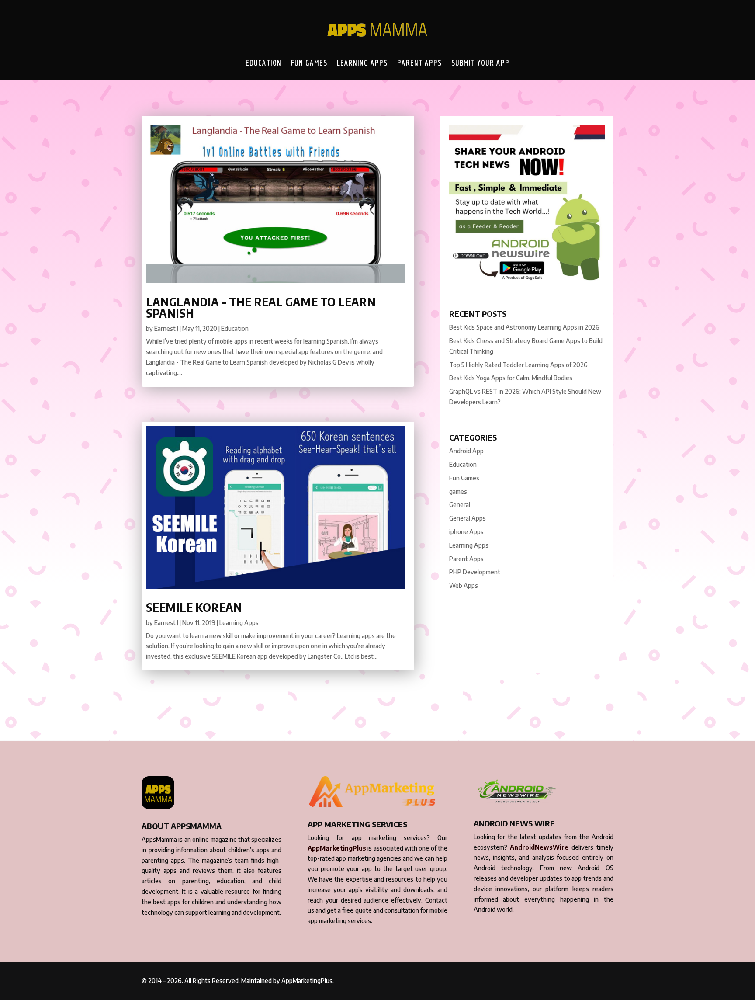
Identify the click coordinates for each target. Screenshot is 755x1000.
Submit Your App (480, 62)
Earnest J (166, 328)
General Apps (467, 518)
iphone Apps (466, 531)
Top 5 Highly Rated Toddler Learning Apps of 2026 (518, 364)
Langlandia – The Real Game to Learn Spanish (261, 307)
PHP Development (474, 572)
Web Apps (463, 585)
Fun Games (309, 62)
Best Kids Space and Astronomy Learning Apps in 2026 (524, 327)
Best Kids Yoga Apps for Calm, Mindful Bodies (510, 378)
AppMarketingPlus (337, 848)
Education (263, 62)
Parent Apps (419, 62)
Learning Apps (362, 62)
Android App (466, 451)
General (459, 504)
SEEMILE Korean (194, 607)
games (458, 491)
